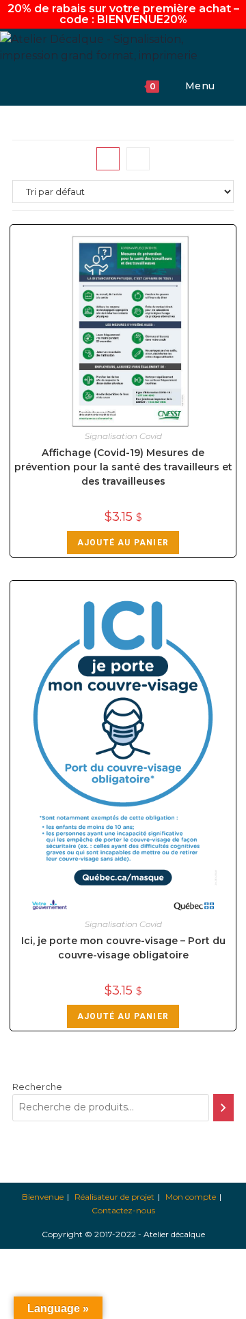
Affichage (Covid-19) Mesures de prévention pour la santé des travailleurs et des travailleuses (123, 466)
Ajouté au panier (123, 542)
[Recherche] (223, 1107)
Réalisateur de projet (114, 1197)
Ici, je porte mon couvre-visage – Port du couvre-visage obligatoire (123, 948)
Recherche (37, 1086)
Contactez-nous (123, 1210)
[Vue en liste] (138, 158)
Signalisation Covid (123, 436)
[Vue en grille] (108, 158)
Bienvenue (43, 1197)
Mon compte (190, 1197)
